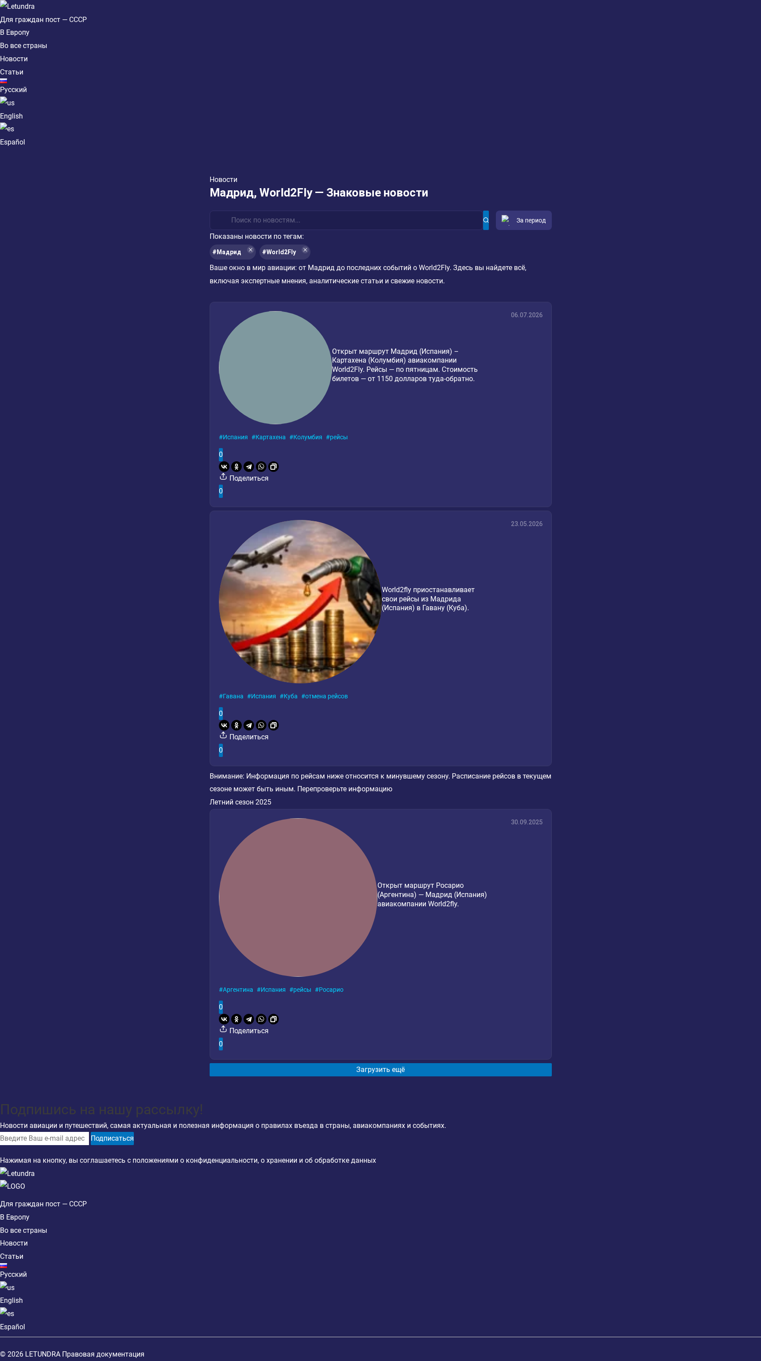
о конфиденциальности (219, 1160)
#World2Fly (279, 252)
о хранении (279, 1160)
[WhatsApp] (261, 466)
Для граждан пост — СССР (43, 19)
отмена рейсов (326, 696)
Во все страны (23, 45)
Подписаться (112, 1138)
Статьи (11, 72)
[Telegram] (249, 466)
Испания (235, 437)
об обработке (327, 1160)
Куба (291, 696)
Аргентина (238, 989)
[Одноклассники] (236, 466)
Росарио (331, 989)
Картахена (270, 437)
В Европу (15, 32)
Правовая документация (103, 1354)
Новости (14, 59)
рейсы (339, 437)
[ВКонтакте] (224, 466)
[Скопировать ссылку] (273, 466)
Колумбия (307, 437)
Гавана (233, 696)
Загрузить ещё (380, 1069)
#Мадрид (226, 252)
